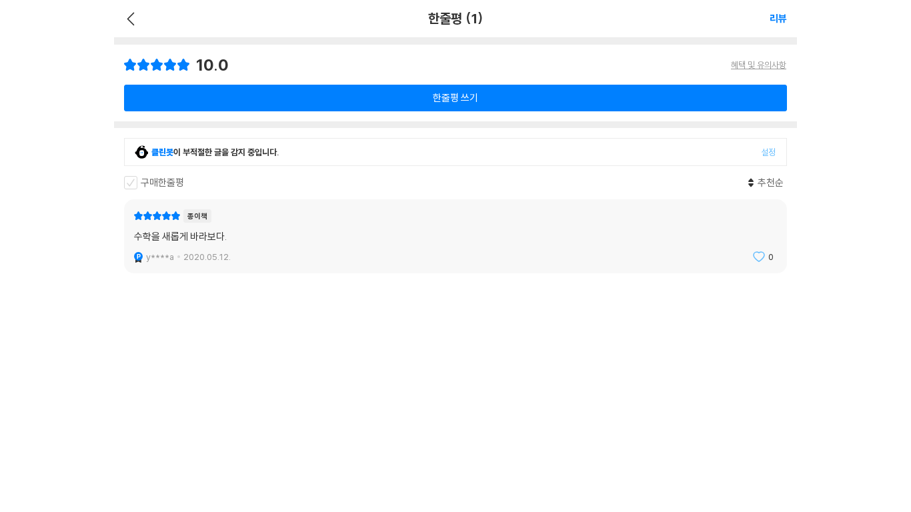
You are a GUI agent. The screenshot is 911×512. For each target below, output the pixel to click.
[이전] (129, 18)
